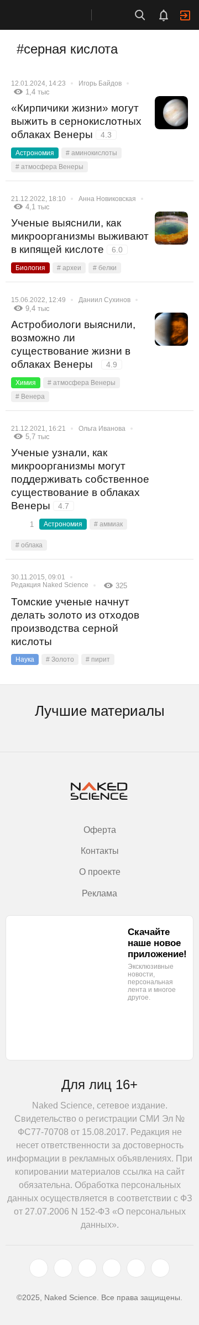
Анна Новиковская (107, 199)
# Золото (60, 659)
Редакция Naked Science (49, 585)
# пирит (98, 659)
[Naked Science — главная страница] (57, 15)
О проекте (100, 872)
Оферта (99, 830)
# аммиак (108, 524)
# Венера (30, 396)
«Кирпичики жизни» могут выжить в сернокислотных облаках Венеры (76, 121)
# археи (69, 268)
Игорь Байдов (100, 83)
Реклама (99, 893)
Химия (25, 383)
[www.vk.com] (63, 1268)
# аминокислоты (91, 153)
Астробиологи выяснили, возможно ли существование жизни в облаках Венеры (73, 344)
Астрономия (34, 153)
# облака (29, 545)
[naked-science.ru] (160, 1268)
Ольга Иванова (101, 428)
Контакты (100, 851)
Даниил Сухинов (104, 300)
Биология (30, 268)
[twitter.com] (38, 1268)
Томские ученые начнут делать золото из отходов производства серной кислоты (75, 621)
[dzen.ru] (111, 1268)
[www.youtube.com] (87, 1268)
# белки (105, 268)
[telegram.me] (136, 1268)
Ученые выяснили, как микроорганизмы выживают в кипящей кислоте (80, 236)
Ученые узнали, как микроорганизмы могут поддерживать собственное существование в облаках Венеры (80, 479)
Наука (24, 659)
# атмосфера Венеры (49, 167)
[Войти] (185, 15)
